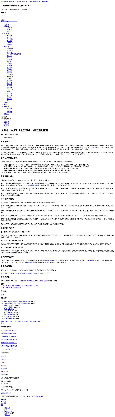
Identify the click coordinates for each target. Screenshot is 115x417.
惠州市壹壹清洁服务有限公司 (9, 339)
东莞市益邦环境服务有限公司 (9, 349)
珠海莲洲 (9, 93)
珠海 (12, 273)
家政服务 (3, 365)
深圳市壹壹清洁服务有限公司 (9, 333)
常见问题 (9, 112)
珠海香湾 (9, 63)
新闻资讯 (6, 106)
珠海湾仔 (9, 71)
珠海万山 (9, 82)
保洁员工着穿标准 (9, 305)
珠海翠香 (9, 59)
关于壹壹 (6, 26)
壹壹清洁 (36, 273)
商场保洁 (9, 41)
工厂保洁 (9, 37)
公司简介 (9, 28)
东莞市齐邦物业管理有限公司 (9, 346)
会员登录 (3, 393)
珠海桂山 (9, 78)
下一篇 (11, 287)
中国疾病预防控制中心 (32, 262)
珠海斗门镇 (10, 89)
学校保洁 (9, 35)
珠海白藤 (9, 84)
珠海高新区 (10, 76)
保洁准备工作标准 (9, 314)
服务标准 (6, 102)
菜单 (3, 19)
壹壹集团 (24, 273)
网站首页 (6, 24)
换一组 (2, 294)
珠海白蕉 (9, 87)
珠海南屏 (9, 72)
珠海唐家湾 (10, 74)
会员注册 (8, 393)
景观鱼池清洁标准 (9, 307)
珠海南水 (9, 100)
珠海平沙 (9, 99)
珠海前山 (9, 67)
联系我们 (6, 114)
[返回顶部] (7, 415)
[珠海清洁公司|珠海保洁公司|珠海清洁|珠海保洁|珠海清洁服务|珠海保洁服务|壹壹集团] (24, 1)
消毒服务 (3, 362)
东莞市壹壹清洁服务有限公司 (9, 330)
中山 (16, 273)
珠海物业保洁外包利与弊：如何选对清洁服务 (16, 301)
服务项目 (6, 33)
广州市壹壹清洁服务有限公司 (9, 336)
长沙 (47, 273)
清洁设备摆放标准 (9, 309)
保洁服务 (3, 356)
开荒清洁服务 (4, 371)
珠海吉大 (9, 57)
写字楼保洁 (10, 39)
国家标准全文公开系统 (33, 185)
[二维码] (6, 413)
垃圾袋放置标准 (8, 316)
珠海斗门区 (10, 50)
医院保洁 (9, 44)
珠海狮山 (9, 61)
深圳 (5, 273)
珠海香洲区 (10, 48)
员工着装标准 (7, 311)
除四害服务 (4, 368)
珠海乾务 (9, 91)
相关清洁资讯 (50, 260)
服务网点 (6, 46)
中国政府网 (95, 147)
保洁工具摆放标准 (9, 312)
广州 (9, 273)
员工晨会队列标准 (9, 318)
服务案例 (6, 104)
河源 (19, 273)
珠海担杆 (9, 80)
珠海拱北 (9, 56)
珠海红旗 (9, 97)
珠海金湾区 (10, 52)
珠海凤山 (9, 69)
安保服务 (3, 359)
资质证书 (9, 29)
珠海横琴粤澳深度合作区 (14, 54)
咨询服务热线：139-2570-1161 (9, 21)
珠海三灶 (9, 95)
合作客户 (9, 31)
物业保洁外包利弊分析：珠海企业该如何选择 (16, 303)
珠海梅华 (9, 65)
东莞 (2, 273)
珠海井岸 (9, 86)
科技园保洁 (10, 42)
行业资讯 (9, 110)
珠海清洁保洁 (92, 260)
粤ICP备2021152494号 (38, 396)
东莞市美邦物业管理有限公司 (9, 343)
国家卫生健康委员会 (42, 281)
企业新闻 (9, 108)
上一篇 (19, 286)
